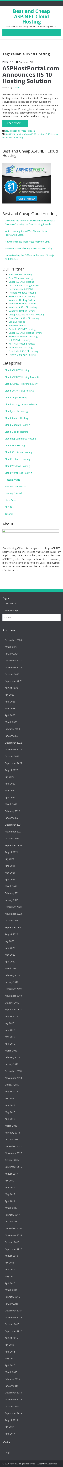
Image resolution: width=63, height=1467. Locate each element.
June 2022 (10, 783)
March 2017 (11, 1207)
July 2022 (9, 776)
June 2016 (10, 1269)
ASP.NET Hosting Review (22, 343)
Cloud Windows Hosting (17, 465)
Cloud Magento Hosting (17, 424)
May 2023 (10, 708)
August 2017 (11, 1173)
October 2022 (12, 756)
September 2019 (13, 1009)
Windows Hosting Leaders (22, 303)
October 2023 (12, 674)
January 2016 (11, 1303)
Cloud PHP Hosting (15, 445)
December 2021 (13, 824)
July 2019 (9, 1023)
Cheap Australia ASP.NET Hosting (26, 314)
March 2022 (11, 804)
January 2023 (11, 735)
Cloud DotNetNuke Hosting (19, 390)
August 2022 (11, 770)
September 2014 (13, 1413)
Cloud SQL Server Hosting (18, 452)
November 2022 (13, 749)
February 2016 (12, 1296)
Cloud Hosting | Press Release (20, 130)
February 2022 (12, 811)
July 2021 (9, 858)
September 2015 (13, 1331)
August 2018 (11, 1091)
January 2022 (11, 817)
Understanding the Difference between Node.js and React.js (29, 257)
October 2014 (12, 1406)
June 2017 (10, 1187)
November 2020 (13, 913)
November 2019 (13, 995)
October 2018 (12, 1084)
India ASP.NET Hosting (20, 347)
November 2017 (13, 1153)
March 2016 (11, 1289)
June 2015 (10, 1351)
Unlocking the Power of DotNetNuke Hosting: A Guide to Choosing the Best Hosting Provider (30, 222)
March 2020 (11, 968)
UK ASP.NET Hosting (20, 339)
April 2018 (10, 1118)
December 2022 (13, 742)
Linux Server (11, 500)
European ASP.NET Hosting (23, 336)
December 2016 (13, 1228)
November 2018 (13, 1077)
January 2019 (11, 1064)
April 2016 (10, 1283)
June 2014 (10, 1433)
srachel (16, 87)
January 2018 (11, 1139)
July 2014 (9, 1426)
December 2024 (13, 640)
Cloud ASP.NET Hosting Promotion (23, 377)
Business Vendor (17, 325)
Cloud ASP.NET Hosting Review (21, 383)
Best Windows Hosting (21, 278)
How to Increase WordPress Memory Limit (27, 241)
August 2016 (11, 1255)
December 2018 (13, 1071)
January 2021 (11, 900)
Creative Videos (17, 321)
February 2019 (12, 1057)
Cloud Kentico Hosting (16, 418)
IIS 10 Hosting (51, 134)
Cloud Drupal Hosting (16, 397)
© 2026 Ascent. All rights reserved (18, 1463)
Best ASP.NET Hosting (20, 274)
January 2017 (11, 1221)
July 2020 (9, 941)
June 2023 (10, 701)
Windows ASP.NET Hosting (23, 307)
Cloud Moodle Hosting (16, 431)
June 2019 (10, 1030)
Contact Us (10, 603)
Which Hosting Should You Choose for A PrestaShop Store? (26, 233)
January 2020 (11, 982)
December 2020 (13, 906)
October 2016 (12, 1242)
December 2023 (13, 660)
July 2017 (9, 1180)
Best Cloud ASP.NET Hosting (24, 318)
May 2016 (10, 1276)
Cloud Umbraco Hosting (17, 459)
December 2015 (13, 1310)
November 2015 (13, 1317)
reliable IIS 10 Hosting (12, 137)
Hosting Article (12, 479)
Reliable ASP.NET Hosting (22, 329)
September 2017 (13, 1166)
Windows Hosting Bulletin (22, 300)
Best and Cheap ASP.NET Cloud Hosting (31, 16)
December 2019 (13, 988)
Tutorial (9, 513)
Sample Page (12, 610)
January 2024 (11, 653)
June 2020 (10, 947)
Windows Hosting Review (22, 310)
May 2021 (10, 872)
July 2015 (9, 1344)
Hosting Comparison (15, 486)
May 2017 (10, 1194)
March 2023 (11, 722)
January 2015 (11, 1385)
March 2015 (11, 1372)
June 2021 (10, 865)
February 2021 (12, 893)
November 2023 (13, 667)
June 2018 (10, 1105)
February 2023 (12, 728)
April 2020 (10, 961)
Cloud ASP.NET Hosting (17, 370)
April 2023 (10, 715)
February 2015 (12, 1379)
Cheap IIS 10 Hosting (34, 134)
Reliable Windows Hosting (22, 292)
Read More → (15, 123)
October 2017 (12, 1159)
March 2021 (11, 886)
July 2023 (9, 694)
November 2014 (13, 1399)
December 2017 (13, 1146)
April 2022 (10, 797)
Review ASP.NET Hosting (22, 296)
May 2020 (10, 954)
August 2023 (11, 687)
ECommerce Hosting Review (24, 285)
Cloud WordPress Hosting (18, 472)
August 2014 (11, 1420)
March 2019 (11, 1050)
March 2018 (11, 1125)
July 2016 (9, 1262)
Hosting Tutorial (13, 493)
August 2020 (11, 934)
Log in (8, 1452)
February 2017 (12, 1214)
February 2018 (12, 1132)
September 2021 (13, 845)
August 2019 (11, 1016)
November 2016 (13, 1235)
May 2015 (10, 1358)
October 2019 (12, 1002)
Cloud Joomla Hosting (16, 411)
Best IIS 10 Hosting (14, 134)
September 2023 (13, 681)
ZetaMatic (52, 1463)
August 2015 (11, 1337)
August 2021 (11, 852)
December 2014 (13, 1392)
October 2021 (12, 838)
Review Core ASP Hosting (22, 354)
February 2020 (12, 975)
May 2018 (10, 1112)
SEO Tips (9, 507)
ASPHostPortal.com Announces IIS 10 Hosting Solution (30, 74)
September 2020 (13, 927)
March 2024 (11, 646)
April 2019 (10, 1043)
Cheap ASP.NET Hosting (21, 281)
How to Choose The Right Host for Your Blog (28, 248)
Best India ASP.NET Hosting (23, 351)
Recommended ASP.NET (22, 288)
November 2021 (13, 831)
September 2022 (13, 763)
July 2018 (9, 1098)
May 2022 (10, 790)
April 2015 (10, 1365)
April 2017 (10, 1201)
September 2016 (13, 1249)
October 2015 (12, 1324)
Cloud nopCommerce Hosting (20, 438)
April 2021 (10, 879)
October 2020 (12, 920)
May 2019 (10, 1036)
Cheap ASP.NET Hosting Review (25, 332)
